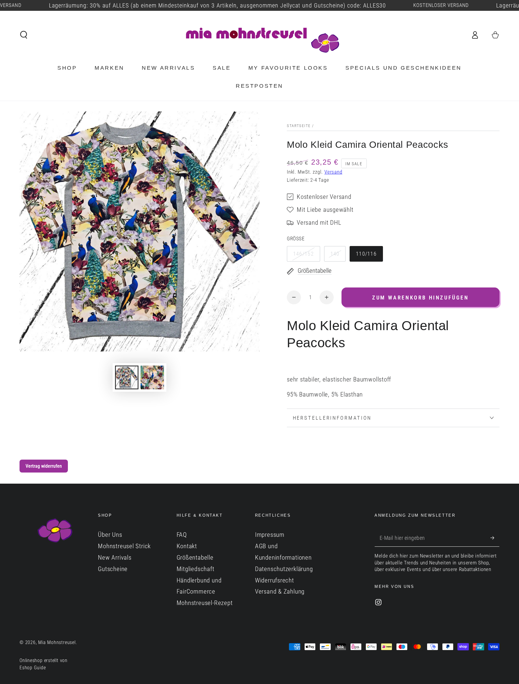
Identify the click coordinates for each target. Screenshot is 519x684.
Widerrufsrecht (274, 580)
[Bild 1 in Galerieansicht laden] (126, 377)
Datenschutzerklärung (284, 569)
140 (335, 254)
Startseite (299, 125)
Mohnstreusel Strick (124, 546)
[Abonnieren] (494, 537)
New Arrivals (114, 557)
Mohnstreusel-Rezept (205, 602)
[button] (24, 34)
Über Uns (110, 534)
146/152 (303, 254)
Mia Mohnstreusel (56, 642)
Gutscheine (113, 569)
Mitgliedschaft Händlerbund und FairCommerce (199, 580)
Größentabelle (195, 557)
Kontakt (187, 546)
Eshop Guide (33, 667)
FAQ (182, 534)
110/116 (366, 254)
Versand (333, 172)
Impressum (269, 534)
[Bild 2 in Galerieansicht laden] (152, 377)
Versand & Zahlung (280, 591)
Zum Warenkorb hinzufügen (420, 297)
